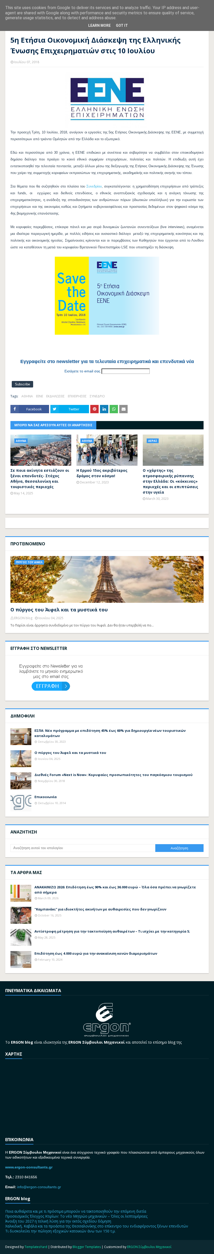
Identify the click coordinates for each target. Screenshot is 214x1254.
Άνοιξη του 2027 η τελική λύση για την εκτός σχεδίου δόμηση (58, 1221)
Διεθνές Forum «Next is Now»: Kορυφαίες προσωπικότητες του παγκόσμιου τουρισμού (113, 774)
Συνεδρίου (94, 186)
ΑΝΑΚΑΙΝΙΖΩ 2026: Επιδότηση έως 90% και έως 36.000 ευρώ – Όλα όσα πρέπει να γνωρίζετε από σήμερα (115, 890)
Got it (122, 25)
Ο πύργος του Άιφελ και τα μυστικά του (59, 609)
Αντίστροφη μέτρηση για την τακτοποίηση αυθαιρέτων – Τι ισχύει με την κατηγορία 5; (112, 931)
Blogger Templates (87, 1247)
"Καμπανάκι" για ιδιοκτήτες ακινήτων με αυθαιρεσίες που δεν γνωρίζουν (100, 909)
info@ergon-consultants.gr (39, 1187)
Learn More (99, 25)
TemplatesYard (36, 1247)
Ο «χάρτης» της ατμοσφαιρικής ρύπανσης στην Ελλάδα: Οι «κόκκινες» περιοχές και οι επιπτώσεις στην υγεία (170, 481)
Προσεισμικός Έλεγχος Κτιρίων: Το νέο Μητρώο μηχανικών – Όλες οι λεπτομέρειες (76, 1216)
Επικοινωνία (45, 796)
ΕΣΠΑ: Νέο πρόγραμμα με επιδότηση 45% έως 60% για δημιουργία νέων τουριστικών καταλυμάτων (110, 733)
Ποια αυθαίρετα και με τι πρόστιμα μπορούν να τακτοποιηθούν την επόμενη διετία (75, 1211)
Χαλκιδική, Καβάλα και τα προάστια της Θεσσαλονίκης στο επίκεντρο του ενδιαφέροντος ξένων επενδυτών (96, 1226)
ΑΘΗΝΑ (27, 396)
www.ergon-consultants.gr (28, 1167)
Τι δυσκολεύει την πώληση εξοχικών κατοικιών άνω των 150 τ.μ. (60, 1231)
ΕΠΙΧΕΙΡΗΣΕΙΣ (77, 396)
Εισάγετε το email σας (82, 371)
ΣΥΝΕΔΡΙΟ (97, 396)
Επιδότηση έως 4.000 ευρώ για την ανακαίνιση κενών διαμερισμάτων (95, 953)
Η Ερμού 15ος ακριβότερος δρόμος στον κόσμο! (101, 473)
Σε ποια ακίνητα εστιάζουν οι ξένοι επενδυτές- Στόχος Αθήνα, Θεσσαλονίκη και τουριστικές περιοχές (39, 478)
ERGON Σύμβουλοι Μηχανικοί (149, 1247)
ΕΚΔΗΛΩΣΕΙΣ (55, 396)
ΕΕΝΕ (39, 396)
